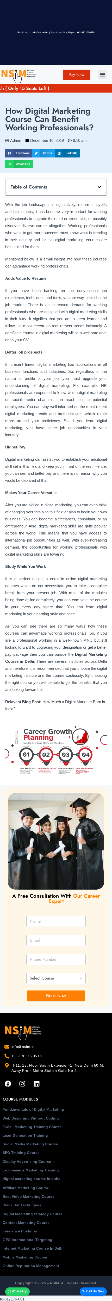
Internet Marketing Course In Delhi (33, 1248)
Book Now (56, 995)
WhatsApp (19, 1291)
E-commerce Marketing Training (31, 1170)
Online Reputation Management (31, 1266)
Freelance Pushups (20, 1231)
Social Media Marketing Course (30, 1144)
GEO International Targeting (27, 1240)
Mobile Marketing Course (25, 1257)
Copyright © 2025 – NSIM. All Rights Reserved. (56, 1283)
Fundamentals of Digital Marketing (33, 1109)
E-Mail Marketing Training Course (32, 1127)
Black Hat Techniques (22, 1205)
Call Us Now (94, 1291)
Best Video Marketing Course (28, 1196)
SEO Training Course (21, 1153)
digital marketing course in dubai (32, 1179)
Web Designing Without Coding (31, 1118)
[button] (102, 74)
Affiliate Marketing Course (26, 1188)
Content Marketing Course (26, 1222)
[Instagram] (22, 1083)
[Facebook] (7, 1083)
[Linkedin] (36, 1083)
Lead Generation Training (25, 1135)
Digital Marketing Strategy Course (33, 1214)
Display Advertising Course (27, 1161)
